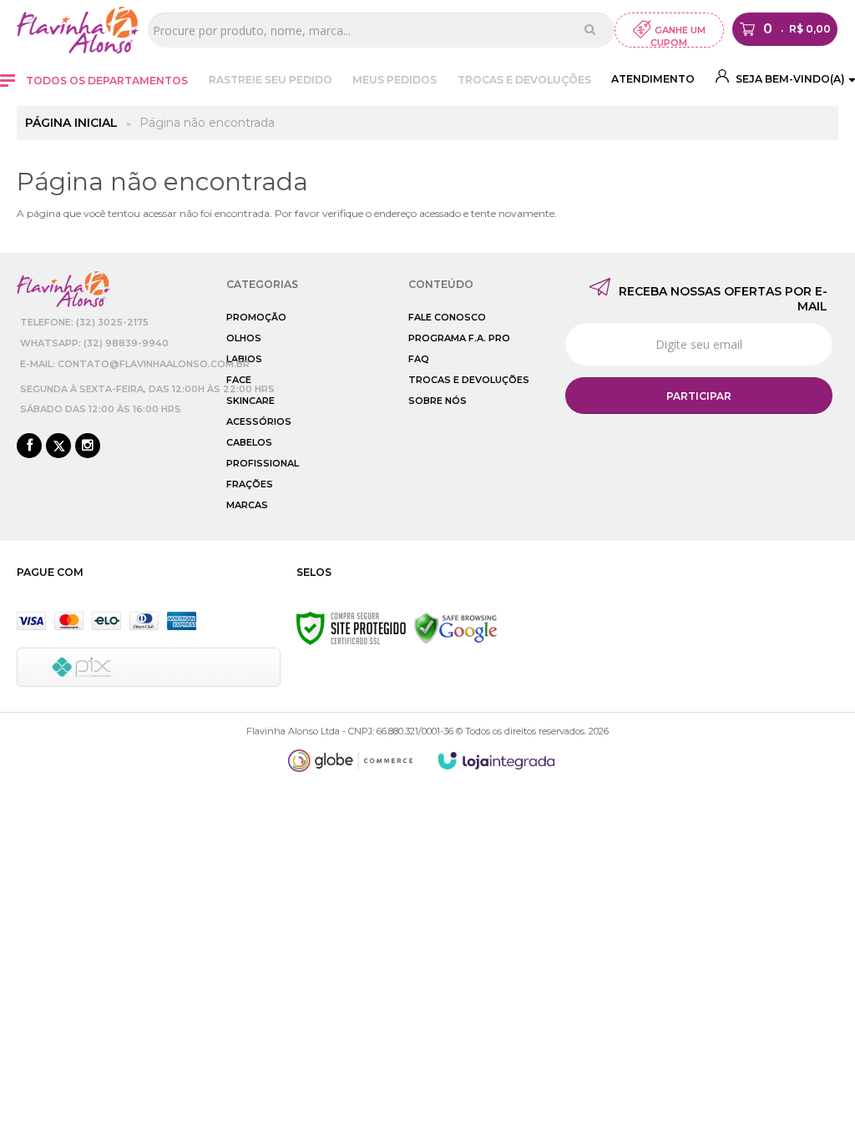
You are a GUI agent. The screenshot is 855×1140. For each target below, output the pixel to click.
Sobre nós (437, 400)
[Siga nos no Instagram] (87, 446)
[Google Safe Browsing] (456, 627)
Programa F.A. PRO (459, 338)
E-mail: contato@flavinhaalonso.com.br (135, 364)
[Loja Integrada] (496, 760)
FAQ (418, 359)
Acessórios (258, 421)
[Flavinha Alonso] (78, 30)
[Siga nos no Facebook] (29, 446)
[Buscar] (589, 29)
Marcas (247, 505)
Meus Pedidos (394, 79)
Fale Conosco (447, 317)
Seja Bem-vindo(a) (789, 79)
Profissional (262, 463)
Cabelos (249, 442)
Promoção (256, 317)
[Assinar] (698, 395)
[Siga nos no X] (58, 446)
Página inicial (71, 122)
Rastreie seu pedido (270, 79)
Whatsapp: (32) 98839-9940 (94, 343)
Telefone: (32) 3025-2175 (84, 322)
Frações (249, 484)
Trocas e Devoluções (524, 79)
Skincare (250, 400)
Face (238, 380)
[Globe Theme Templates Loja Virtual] (350, 760)
